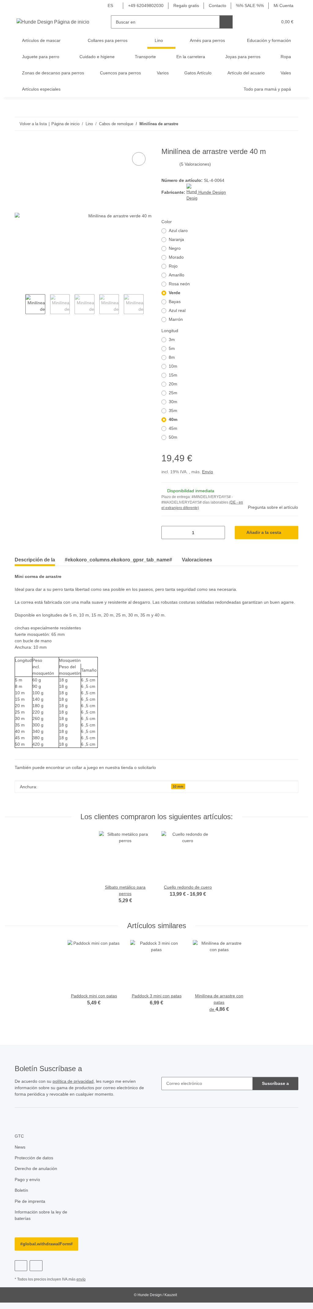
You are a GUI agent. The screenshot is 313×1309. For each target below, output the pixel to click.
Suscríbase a (275, 1090)
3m (172, 340)
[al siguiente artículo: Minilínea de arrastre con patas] (291, 123)
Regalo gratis (184, 6)
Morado (177, 258)
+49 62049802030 (144, 6)
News (20, 1154)
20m (173, 385)
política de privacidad (76, 1088)
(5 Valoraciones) (195, 164)
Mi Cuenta (282, 6)
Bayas (175, 302)
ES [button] (108, 6)
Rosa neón (179, 284)
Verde (174, 293)
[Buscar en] (226, 21)
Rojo (173, 267)
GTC (19, 1143)
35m (173, 411)
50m (173, 438)
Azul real (178, 311)
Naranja (177, 240)
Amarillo (177, 276)
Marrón (176, 320)
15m (173, 376)
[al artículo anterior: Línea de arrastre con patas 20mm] (278, 123)
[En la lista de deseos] (138, 159)
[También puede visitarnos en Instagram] (36, 1272)
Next (149, 305)
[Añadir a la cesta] (19, 144)
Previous (20, 305)
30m (173, 402)
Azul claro (179, 231)
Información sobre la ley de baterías (43, 1222)
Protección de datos (35, 1165)
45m (173, 429)
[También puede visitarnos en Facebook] (21, 1272)
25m (173, 393)
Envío (208, 472)
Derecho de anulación (37, 1176)
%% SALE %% (249, 6)
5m (172, 349)
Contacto (217, 6)
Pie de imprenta (31, 1208)
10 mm (178, 793)
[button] (249, 21)
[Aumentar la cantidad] (218, 533)
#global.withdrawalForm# (46, 1250)
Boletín (22, 1197)
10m (173, 367)
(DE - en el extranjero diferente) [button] (198, 505)
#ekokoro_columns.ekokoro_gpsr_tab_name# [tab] (118, 560)
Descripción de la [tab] (35, 560)
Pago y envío (27, 1187)
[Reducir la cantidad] (168, 533)
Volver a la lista (33, 123)
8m (172, 358)
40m (173, 420)
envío (82, 1286)
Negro (175, 249)
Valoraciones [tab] (197, 560)
